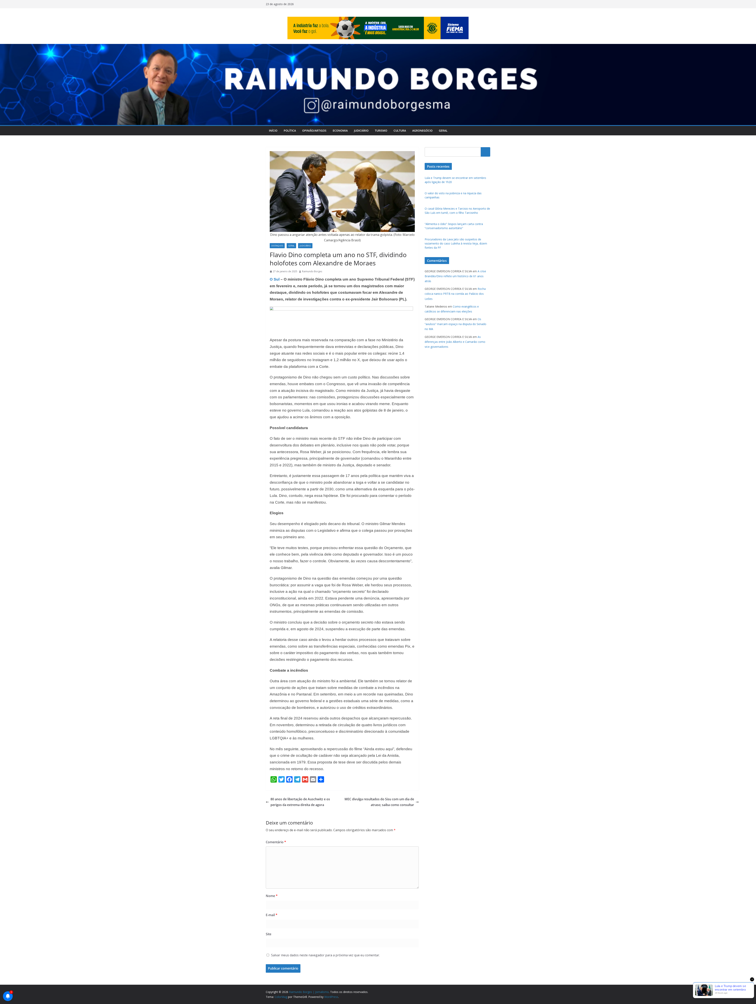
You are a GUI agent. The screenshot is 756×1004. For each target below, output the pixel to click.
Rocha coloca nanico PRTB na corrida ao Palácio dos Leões (455, 293)
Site (268, 934)
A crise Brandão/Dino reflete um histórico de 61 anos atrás (455, 276)
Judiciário (361, 130)
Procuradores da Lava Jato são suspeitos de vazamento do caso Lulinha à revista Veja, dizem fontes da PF (456, 243)
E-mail (271, 915)
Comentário (276, 842)
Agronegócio (422, 130)
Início (273, 130)
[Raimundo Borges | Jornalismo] (378, 47)
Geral (443, 130)
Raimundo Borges (312, 271)
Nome (272, 896)
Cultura (400, 130)
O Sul (275, 279)
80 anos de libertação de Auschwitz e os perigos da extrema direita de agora (300, 802)
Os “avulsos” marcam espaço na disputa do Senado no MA (455, 324)
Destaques (277, 245)
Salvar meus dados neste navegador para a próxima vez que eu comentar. (325, 955)
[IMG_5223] (341, 309)
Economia (340, 130)
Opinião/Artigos (314, 130)
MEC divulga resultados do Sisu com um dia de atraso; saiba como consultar (379, 802)
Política (290, 130)
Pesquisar (485, 152)
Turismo (381, 130)
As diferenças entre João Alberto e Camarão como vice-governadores (455, 342)
